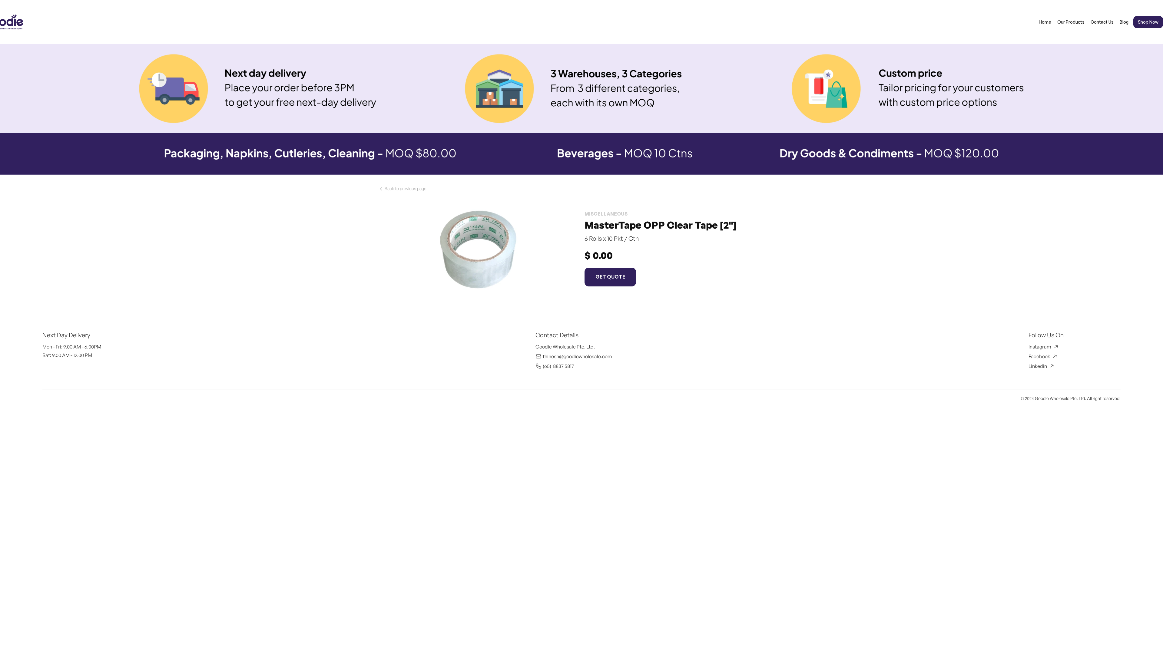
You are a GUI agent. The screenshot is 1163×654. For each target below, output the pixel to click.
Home (1045, 22)
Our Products (1071, 22)
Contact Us (1102, 22)
